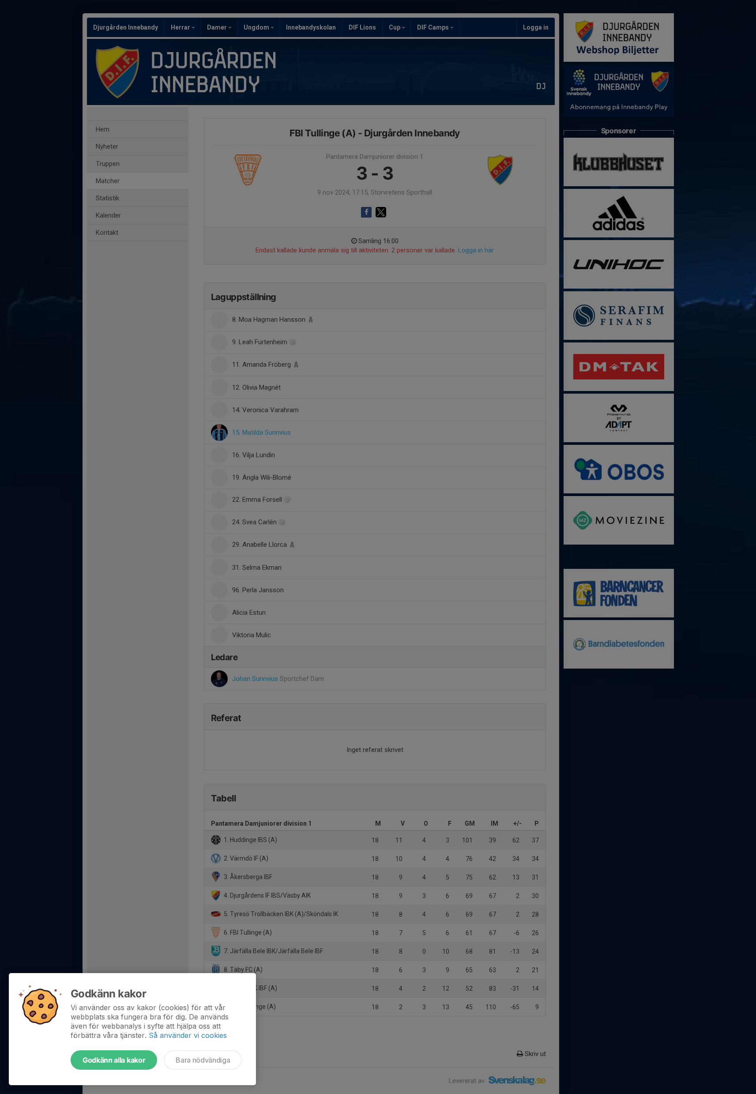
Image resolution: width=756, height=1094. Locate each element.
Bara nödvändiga (203, 1060)
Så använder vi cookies (188, 1035)
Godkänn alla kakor (114, 1060)
